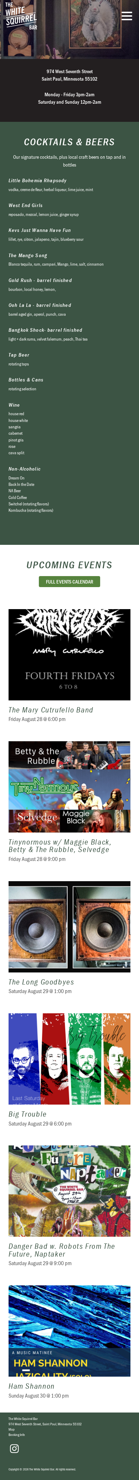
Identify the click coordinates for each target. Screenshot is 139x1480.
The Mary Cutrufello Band (69, 670)
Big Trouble (69, 1074)
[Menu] (129, 17)
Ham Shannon (69, 1346)
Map (12, 1429)
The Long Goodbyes (69, 942)
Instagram (14, 1448)
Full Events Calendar (69, 581)
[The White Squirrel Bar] (48, 15)
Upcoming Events (69, 564)
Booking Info (17, 1434)
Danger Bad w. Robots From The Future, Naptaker (69, 1210)
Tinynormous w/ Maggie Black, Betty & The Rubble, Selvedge (69, 806)
